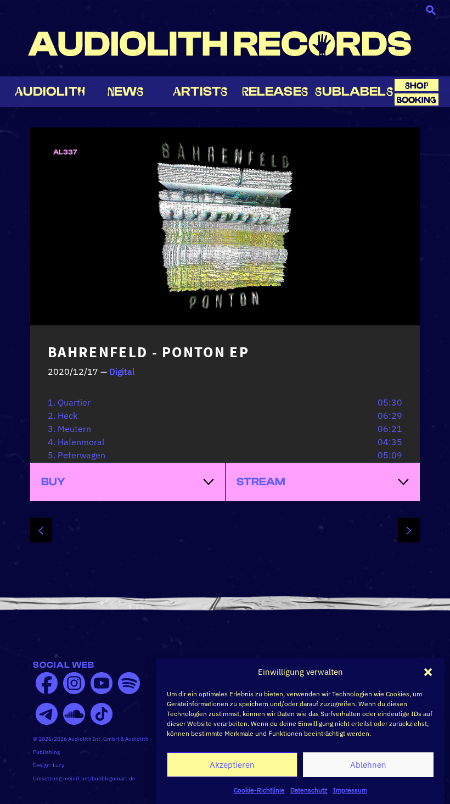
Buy (53, 481)
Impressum (350, 790)
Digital (121, 371)
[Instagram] (74, 683)
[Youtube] (102, 683)
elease (275, 91)
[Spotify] (129, 683)
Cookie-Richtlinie (259, 790)
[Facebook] (47, 683)
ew (126, 91)
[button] (428, 672)
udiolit (50, 91)
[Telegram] (47, 714)
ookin (416, 100)
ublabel (353, 91)
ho (416, 85)
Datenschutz (309, 790)
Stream (261, 481)
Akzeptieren (232, 764)
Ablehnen (368, 764)
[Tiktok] (102, 714)
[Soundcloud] (74, 714)
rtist (200, 91)
